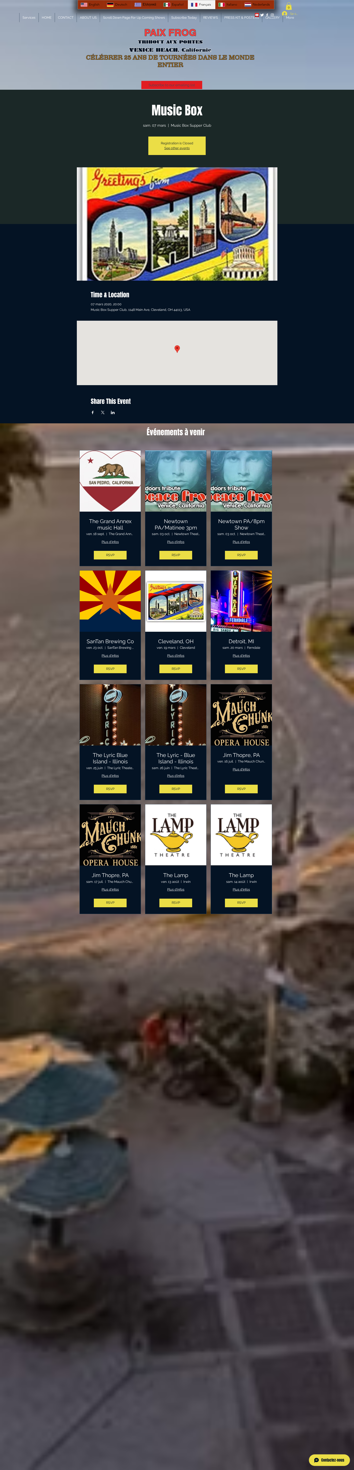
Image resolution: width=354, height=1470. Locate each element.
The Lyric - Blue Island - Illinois (176, 758)
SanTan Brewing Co (110, 641)
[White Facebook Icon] (267, 15)
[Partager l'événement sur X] (103, 412)
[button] (289, 6)
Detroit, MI (241, 641)
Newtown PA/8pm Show (241, 524)
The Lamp (175, 875)
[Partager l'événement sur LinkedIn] (113, 412)
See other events (177, 148)
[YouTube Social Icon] (257, 15)
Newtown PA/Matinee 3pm (176, 524)
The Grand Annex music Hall (110, 524)
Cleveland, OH (176, 641)
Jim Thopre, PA (241, 755)
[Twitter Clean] (262, 15)
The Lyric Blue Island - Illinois (110, 758)
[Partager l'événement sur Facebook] (93, 412)
